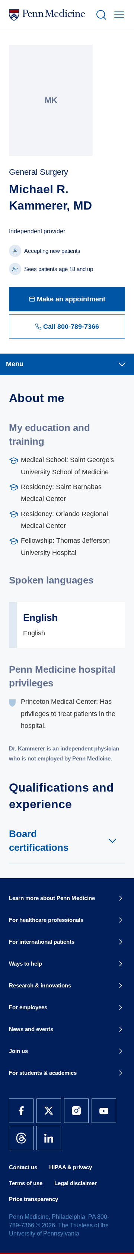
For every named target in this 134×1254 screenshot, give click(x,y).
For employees (28, 1007)
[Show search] (99, 15)
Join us (18, 1051)
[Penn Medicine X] (49, 1111)
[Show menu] (117, 15)
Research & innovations (40, 985)
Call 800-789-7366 (71, 326)
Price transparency (33, 1199)
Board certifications (38, 840)
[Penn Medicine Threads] (21, 1138)
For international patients (41, 942)
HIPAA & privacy (70, 1167)
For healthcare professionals (46, 920)
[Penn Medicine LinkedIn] (49, 1138)
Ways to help (25, 963)
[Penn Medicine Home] (49, 15)
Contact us (23, 1167)
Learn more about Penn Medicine (52, 898)
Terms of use (25, 1183)
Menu (14, 364)
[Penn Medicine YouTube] (104, 1111)
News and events (31, 1029)
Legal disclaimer (75, 1183)
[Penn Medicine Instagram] (76, 1111)
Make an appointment (71, 299)
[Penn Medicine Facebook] (21, 1111)
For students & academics (43, 1073)
